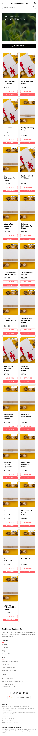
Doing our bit (6, 654)
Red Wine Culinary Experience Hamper (8, 465)
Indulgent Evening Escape (27, 129)
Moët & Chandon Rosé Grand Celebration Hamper (27, 513)
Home (5, 16)
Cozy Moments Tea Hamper (9, 83)
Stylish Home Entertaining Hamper (8, 416)
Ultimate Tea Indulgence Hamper (8, 226)
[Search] (33, 7)
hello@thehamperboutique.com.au (12, 681)
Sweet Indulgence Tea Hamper (27, 560)
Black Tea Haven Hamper (27, 83)
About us (4, 644)
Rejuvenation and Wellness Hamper (10, 560)
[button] (3, 3)
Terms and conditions (8, 667)
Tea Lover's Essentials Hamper (8, 130)
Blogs (3, 651)
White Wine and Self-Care (27, 273)
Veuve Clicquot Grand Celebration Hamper (9, 513)
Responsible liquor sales (9, 670)
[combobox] (19, 7)
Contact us (5, 647)
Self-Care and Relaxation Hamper (8, 368)
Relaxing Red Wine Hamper (26, 415)
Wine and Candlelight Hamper (25, 368)
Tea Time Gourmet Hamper (10, 319)
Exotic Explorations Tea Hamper (9, 178)
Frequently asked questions (10, 661)
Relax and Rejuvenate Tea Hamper (26, 226)
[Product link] (10, 74)
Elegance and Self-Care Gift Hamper (10, 273)
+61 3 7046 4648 (7, 678)
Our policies (5, 664)
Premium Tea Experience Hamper (26, 465)
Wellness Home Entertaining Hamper (26, 320)
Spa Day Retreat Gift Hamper (27, 177)
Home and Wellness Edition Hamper (9, 607)
